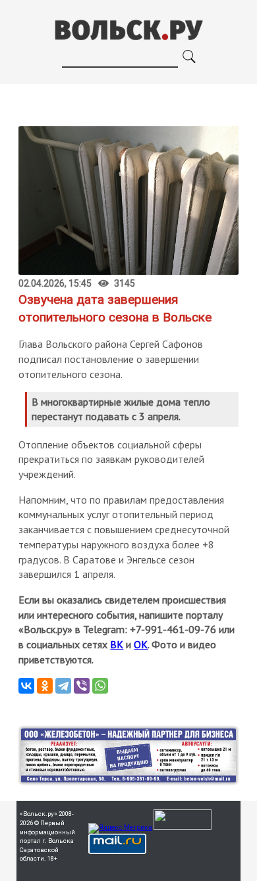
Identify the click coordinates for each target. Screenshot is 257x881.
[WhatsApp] (100, 686)
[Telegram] (63, 686)
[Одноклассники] (45, 686)
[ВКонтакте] (26, 686)
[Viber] (82, 686)
